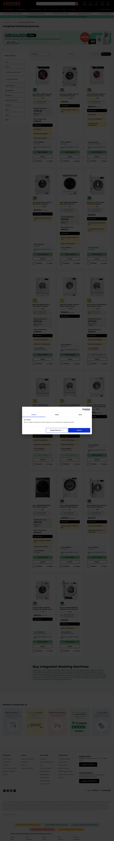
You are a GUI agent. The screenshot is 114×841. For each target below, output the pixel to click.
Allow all (79, 430)
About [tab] (80, 414)
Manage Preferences (55, 430)
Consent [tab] (33, 414)
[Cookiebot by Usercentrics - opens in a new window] (83, 409)
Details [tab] (57, 414)
